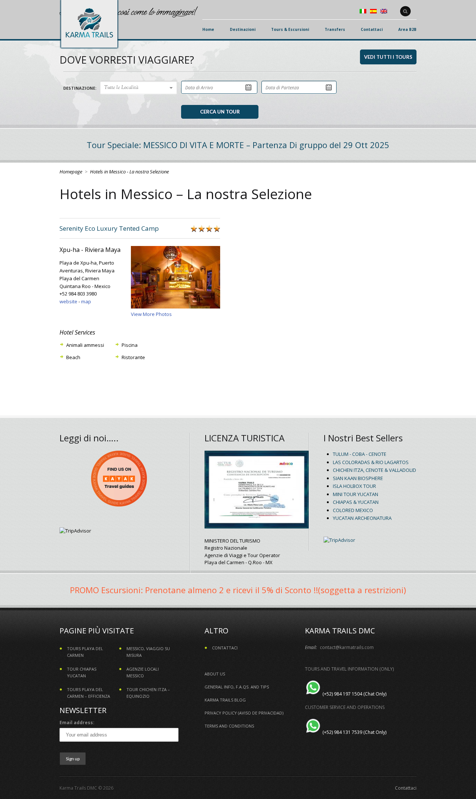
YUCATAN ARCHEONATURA (362, 518)
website (68, 301)
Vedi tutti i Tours (388, 57)
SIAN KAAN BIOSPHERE (358, 478)
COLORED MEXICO (353, 510)
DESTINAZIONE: (79, 88)
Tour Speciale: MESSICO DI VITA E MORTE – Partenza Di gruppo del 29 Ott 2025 (238, 144)
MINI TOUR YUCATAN (355, 494)
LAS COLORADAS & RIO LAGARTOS (371, 462)
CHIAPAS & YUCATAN (356, 502)
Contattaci (405, 788)
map (86, 301)
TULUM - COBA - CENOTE (359, 454)
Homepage (71, 171)
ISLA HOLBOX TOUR (354, 486)
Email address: (77, 722)
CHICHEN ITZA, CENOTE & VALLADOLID (374, 470)
